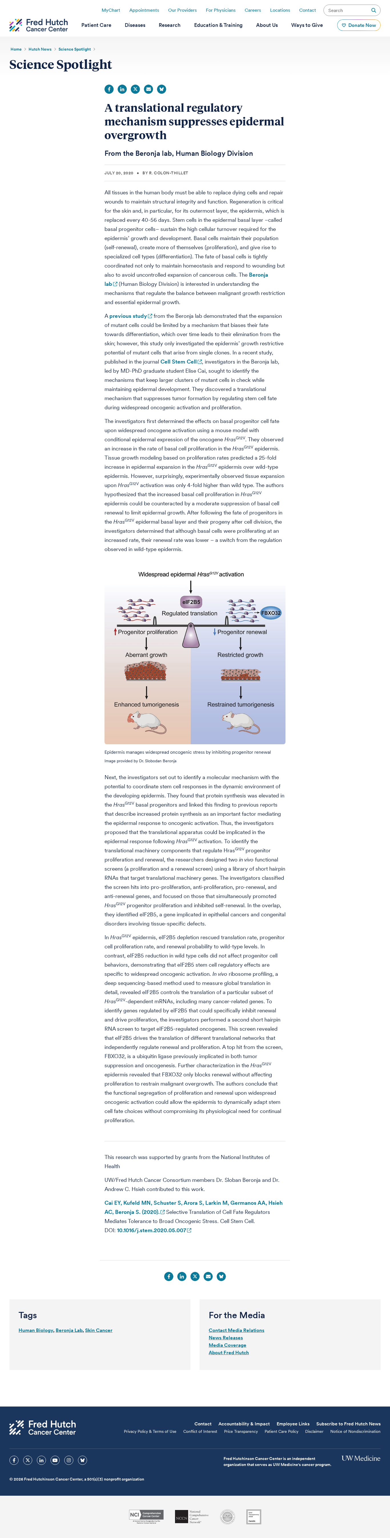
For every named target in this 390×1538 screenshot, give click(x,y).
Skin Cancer (98, 1330)
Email (148, 89)
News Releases (226, 1337)
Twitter (135, 89)
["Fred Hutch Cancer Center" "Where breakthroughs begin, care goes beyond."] (38, 25)
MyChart (111, 10)
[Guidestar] (253, 1516)
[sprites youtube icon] (55, 1460)
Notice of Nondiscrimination (355, 1431)
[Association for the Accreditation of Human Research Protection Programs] (227, 1516)
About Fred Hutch (229, 1352)
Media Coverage (227, 1345)
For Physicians (221, 10)
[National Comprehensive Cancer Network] (192, 1516)
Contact (307, 10)
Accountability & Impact (244, 1424)
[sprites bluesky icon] (82, 1460)
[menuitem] (96, 25)
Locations (280, 10)
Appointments (144, 10)
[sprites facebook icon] (14, 1460)
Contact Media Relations (236, 1330)
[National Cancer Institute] (146, 1517)
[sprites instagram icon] (68, 1460)
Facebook (109, 89)
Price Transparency (241, 1431)
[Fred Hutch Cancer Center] (42, 1427)
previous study (128, 316)
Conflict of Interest (200, 1431)
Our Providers (182, 10)
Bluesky (161, 89)
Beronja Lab (69, 1330)
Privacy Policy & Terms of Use (150, 1431)
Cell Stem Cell (178, 361)
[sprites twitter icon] (27, 1460)
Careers (253, 10)
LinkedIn (122, 89)
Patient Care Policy (281, 1431)
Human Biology (36, 1330)
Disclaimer (314, 1431)
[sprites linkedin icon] (41, 1460)
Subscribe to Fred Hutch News (348, 1424)
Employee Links (293, 1424)
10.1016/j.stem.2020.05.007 (151, 1230)
